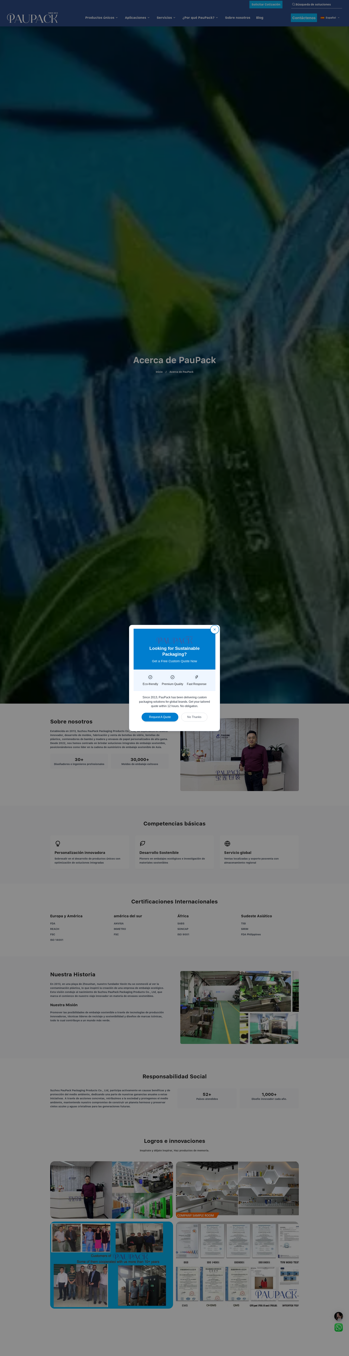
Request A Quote (160, 717)
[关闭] (214, 629)
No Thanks (194, 717)
